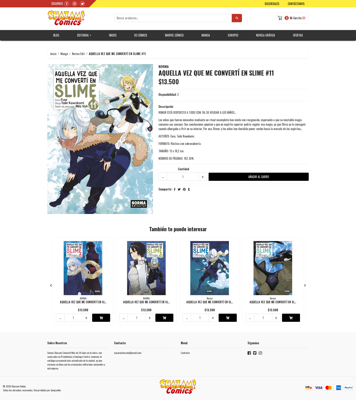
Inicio (53, 54)
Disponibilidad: (168, 94)
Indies (112, 35)
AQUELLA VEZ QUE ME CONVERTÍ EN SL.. (83, 302)
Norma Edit (78, 54)
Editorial (83, 35)
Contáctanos (296, 3)
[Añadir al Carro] (101, 318)
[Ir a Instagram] (260, 353)
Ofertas (298, 35)
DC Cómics (140, 35)
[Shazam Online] (66, 18)
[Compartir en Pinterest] (184, 189)
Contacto (185, 353)
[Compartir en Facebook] (174, 189)
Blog (56, 35)
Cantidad (183, 169)
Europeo (233, 35)
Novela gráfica (265, 35)
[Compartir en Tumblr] (189, 189)
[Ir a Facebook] (249, 353)
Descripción (166, 106)
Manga (206, 35)
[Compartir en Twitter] (179, 189)
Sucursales (272, 3)
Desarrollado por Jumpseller (47, 390)
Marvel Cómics (174, 35)
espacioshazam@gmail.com (127, 353)
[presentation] (51, 285)
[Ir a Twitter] (254, 353)
